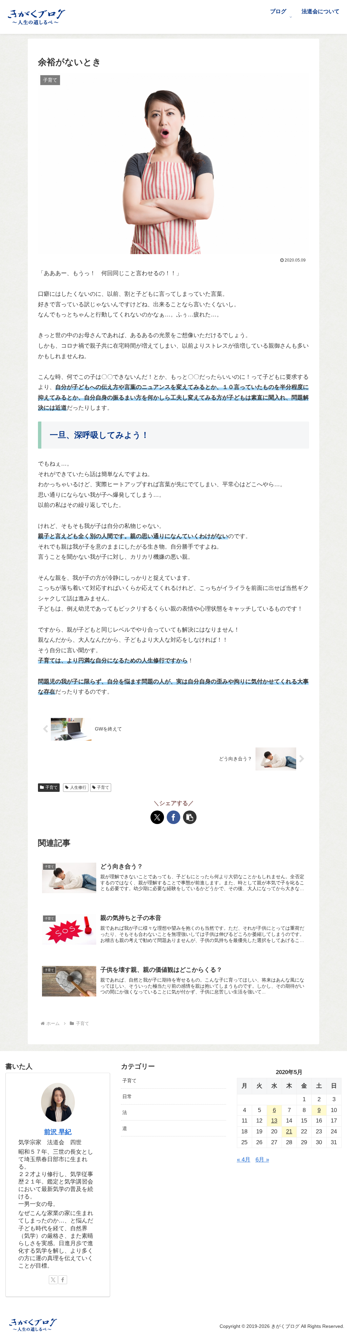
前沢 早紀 (58, 1131)
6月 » (262, 1159)
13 (274, 1120)
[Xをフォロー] (53, 1279)
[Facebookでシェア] (173, 817)
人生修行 (78, 787)
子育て (51, 787)
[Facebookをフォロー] (62, 1279)
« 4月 (243, 1159)
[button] (190, 817)
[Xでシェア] (157, 817)
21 (289, 1131)
